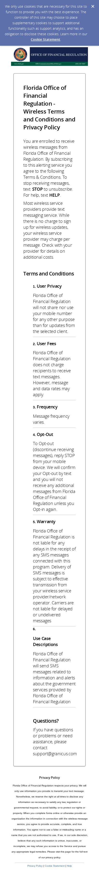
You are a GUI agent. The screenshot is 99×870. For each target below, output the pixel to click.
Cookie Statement (45, 39)
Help (69, 865)
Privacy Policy (35, 865)
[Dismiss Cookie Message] (93, 6)
